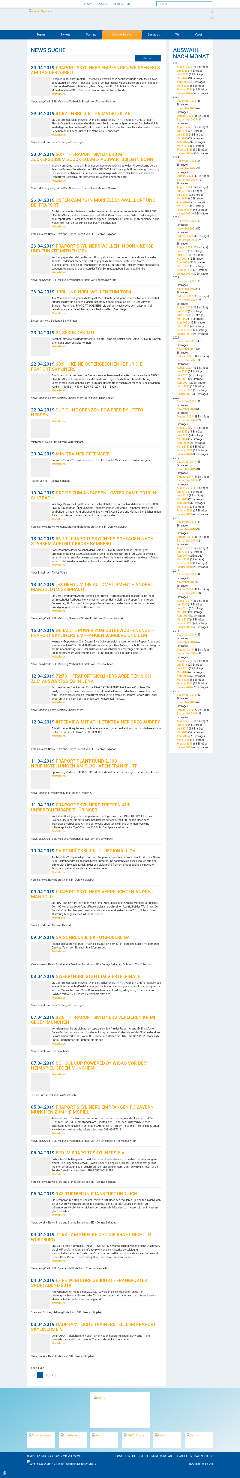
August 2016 (184, 660)
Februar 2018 (185, 563)
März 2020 (183, 446)
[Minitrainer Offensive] (40, 467)
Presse (144, 1456)
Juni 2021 (182, 375)
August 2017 (184, 600)
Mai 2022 (182, 318)
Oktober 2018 (185, 536)
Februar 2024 (185, 209)
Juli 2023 (182, 251)
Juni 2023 (182, 254)
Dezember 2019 (186, 461)
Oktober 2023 (185, 236)
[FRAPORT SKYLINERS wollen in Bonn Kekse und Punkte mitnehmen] (40, 264)
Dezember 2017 (186, 574)
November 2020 (186, 409)
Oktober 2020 (185, 416)
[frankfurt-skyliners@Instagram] (43, 4)
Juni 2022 (182, 315)
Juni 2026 (182, 74)
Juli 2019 (182, 491)
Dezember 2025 (186, 100)
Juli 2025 (182, 130)
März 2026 (183, 85)
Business (154, 34)
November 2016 (186, 642)
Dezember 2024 (186, 160)
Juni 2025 (182, 134)
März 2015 (183, 739)
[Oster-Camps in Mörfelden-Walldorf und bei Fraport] (40, 219)
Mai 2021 (182, 378)
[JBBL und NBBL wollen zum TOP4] (40, 305)
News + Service (122, 34)
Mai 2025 (182, 138)
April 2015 (183, 736)
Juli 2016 (182, 664)
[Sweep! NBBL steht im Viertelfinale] (40, 990)
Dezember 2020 (186, 401)
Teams (41, 34)
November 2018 (186, 529)
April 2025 (183, 142)
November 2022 (186, 288)
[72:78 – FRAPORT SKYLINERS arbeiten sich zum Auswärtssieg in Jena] (40, 695)
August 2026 (184, 66)
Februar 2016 (185, 683)
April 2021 (183, 382)
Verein (199, 34)
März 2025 (183, 145)
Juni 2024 (182, 194)
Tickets (102, 3)
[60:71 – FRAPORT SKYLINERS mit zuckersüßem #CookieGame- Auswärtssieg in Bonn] (40, 173)
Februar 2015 (185, 743)
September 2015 (187, 713)
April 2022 (183, 322)
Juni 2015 (182, 728)
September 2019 (187, 480)
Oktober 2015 (185, 709)
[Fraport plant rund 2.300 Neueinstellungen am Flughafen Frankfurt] (40, 779)
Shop (87, 3)
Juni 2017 (182, 608)
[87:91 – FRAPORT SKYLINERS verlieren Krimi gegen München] (40, 1036)
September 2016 (187, 653)
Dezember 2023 (186, 221)
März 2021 (183, 386)
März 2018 (183, 559)
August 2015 (184, 721)
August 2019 (184, 487)
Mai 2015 (182, 732)
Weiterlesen (59, 93)
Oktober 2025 (185, 115)
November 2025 (186, 108)
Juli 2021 (182, 371)
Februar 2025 (185, 149)
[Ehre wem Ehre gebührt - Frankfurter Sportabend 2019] (40, 1299)
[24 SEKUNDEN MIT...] (40, 346)
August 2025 (184, 127)
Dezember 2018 (186, 521)
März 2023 (183, 266)
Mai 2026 (182, 78)
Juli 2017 (182, 604)
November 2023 (186, 228)
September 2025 (187, 119)
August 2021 (184, 367)
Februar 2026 (185, 89)
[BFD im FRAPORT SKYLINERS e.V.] (40, 1166)
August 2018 (184, 548)
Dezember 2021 (186, 341)
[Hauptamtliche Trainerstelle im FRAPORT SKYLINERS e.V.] (40, 1343)
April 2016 (183, 675)
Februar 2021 (185, 390)
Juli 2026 (182, 70)
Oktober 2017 (185, 589)
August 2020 (184, 427)
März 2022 (183, 326)
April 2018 (183, 555)
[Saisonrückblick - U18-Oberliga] (40, 951)
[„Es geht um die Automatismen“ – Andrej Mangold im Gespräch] (40, 603)
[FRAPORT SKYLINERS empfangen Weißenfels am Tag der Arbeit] (40, 86)
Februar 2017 (185, 623)
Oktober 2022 (185, 296)
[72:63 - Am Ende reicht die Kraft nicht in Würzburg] (40, 1253)
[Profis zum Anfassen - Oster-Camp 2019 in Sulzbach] (40, 511)
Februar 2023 (185, 269)
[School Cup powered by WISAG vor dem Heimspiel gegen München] (40, 1082)
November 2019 (186, 469)
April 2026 (183, 81)
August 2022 (184, 307)
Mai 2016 (182, 672)
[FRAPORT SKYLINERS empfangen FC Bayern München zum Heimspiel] (40, 1125)
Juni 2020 (182, 435)
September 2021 (187, 360)
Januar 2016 (184, 687)
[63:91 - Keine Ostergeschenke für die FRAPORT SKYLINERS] (40, 382)
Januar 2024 (184, 213)
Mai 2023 (182, 258)
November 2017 (186, 581)
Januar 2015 (184, 747)
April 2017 (183, 615)
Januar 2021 (184, 393)
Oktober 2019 (185, 476)
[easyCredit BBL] (212, 12)
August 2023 (184, 247)
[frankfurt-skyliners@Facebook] (30, 4)
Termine (91, 34)
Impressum (158, 1456)
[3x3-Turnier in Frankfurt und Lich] (40, 1207)
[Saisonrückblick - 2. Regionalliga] (40, 864)
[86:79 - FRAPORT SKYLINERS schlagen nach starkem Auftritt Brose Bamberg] (40, 557)
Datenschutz (203, 1456)
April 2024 (183, 202)
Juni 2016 (182, 668)
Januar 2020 (184, 454)
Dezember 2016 (186, 634)
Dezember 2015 (186, 694)
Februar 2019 (185, 510)
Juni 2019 (182, 495)
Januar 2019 (184, 514)
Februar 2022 (185, 330)
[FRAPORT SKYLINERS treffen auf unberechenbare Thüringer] (40, 823)
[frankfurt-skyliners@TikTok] (37, 4)
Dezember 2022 (186, 281)
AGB (170, 1456)
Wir (177, 34)
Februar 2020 (185, 450)
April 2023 (183, 262)
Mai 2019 (182, 499)
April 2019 (183, 503)
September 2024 (187, 179)
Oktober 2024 (185, 175)
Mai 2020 (182, 439)
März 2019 (183, 506)
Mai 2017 (182, 612)
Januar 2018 (184, 566)
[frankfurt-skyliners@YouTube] (50, 4)
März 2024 (183, 206)
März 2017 (183, 619)
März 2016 (183, 679)
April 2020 (183, 442)
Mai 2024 (182, 198)
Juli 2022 (182, 311)
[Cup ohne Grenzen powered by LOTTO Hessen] (40, 428)
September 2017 (187, 593)
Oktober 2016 (185, 649)
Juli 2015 (182, 724)
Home (119, 1456)
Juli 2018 (182, 551)
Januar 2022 (184, 333)
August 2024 (184, 187)
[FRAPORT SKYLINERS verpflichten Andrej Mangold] (40, 910)
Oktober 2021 (185, 356)
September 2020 (187, 420)
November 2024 (186, 168)
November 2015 (186, 702)
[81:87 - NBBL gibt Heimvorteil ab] (40, 127)
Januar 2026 (184, 93)
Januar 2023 (184, 273)
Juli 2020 (182, 431)
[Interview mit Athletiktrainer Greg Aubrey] (40, 736)
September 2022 (187, 300)
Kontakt (131, 1456)
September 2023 (187, 239)
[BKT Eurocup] (212, 17)
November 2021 (186, 348)
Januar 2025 (184, 153)
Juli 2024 (182, 190)
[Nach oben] (233, 1471)
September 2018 (187, 540)
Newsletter (121, 3)
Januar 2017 (184, 627)
